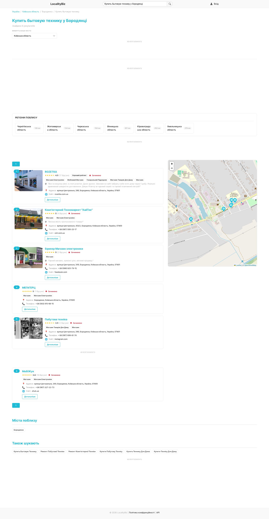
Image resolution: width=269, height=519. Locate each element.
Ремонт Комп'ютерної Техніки (82, 451)
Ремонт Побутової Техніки (52, 451)
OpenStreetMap (250, 265)
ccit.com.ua (60, 233)
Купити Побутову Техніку (111, 451)
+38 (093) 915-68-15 (45, 304)
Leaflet (238, 265)
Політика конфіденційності (142, 512)
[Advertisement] (134, 49)
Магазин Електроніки (55, 180)
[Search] (170, 3)
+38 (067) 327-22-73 (45, 387)
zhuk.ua (35, 391)
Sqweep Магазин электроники (64, 248)
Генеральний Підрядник (97, 180)
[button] (231, 201)
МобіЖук (28, 371)
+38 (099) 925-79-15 (67, 268)
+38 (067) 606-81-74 (67, 335)
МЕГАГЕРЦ (28, 287)
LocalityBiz (57, 4)
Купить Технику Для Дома (138, 451)
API (158, 512)
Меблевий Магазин (75, 180)
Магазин (139, 180)
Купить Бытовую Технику (25, 451)
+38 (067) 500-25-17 (67, 229)
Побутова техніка (56, 319)
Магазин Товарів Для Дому (121, 180)
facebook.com (61, 272)
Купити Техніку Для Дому (165, 451)
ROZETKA (51, 171)
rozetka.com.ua (61, 194)
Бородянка (19, 430)
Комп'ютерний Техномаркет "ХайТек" (69, 209)
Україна (15, 11)
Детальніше (52, 200)
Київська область (30, 11)
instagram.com (61, 339)
